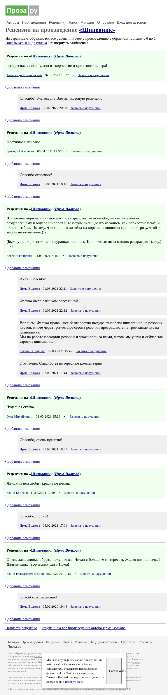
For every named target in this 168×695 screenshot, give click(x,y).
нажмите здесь (74, 681)
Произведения (34, 22)
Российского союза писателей (110, 689)
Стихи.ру (145, 642)
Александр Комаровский (24, 75)
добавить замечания (23, 87)
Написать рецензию (21, 628)
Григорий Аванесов (21, 151)
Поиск (72, 22)
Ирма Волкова (67, 56)
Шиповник (41, 56)
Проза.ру (14, 646)
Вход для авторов (131, 22)
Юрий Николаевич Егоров (25, 573)
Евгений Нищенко (19, 256)
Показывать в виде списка (26, 43)
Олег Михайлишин (20, 416)
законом (25, 659)
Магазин (87, 22)
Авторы (13, 22)
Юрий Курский (17, 492)
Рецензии (57, 22)
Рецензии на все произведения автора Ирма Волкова (84, 628)
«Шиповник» (97, 29)
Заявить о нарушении (93, 75)
